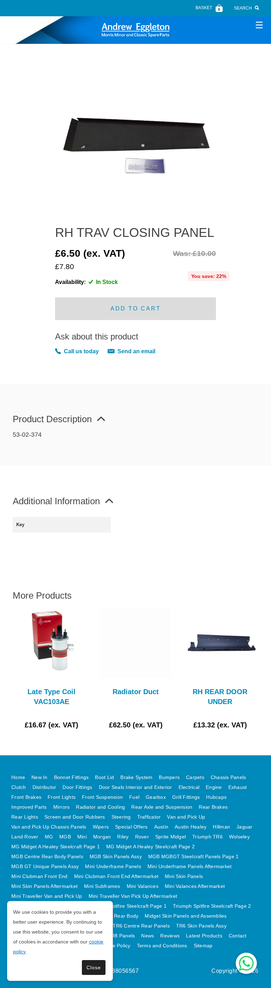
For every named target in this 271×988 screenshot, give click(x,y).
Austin (161, 827)
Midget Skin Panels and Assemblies (186, 916)
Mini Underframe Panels (113, 866)
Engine (214, 787)
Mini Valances (142, 886)
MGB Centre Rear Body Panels (47, 856)
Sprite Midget (170, 836)
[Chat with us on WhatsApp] (246, 963)
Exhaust (237, 787)
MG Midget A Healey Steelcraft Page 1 (55, 846)
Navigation (259, 24)
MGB (65, 836)
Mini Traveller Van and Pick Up (46, 896)
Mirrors (61, 807)
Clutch (18, 787)
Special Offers (131, 827)
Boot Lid (104, 777)
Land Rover (24, 836)
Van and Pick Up (186, 817)
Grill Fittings (186, 797)
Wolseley (239, 836)
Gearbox (156, 797)
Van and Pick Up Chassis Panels (48, 827)
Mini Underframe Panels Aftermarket (189, 866)
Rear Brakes (213, 807)
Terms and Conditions (162, 945)
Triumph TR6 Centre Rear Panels (131, 926)
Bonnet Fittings (71, 777)
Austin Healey (190, 827)
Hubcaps (216, 797)
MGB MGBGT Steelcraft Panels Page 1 (193, 856)
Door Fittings (77, 787)
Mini (82, 836)
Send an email (136, 351)
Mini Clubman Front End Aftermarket (116, 876)
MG (49, 836)
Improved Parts (29, 807)
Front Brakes (26, 797)
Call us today (81, 351)
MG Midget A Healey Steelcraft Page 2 (150, 846)
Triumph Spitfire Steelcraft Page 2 (212, 906)
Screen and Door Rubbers (74, 817)
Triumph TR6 (207, 836)
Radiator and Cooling (100, 807)
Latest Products (204, 935)
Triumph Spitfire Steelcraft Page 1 (127, 906)
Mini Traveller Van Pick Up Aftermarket (133, 896)
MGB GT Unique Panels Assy (45, 866)
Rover (142, 836)
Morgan (102, 836)
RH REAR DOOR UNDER (220, 696)
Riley (122, 836)
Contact (238, 935)
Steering (121, 817)
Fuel (134, 797)
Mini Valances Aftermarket (195, 886)
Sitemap (203, 945)
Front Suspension (102, 797)
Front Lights (62, 797)
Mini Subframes (102, 886)
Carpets (195, 777)
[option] (51, 669)
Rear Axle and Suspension (161, 807)
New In (39, 777)
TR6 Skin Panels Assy (201, 926)
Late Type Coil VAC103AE (52, 696)
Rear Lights (24, 817)
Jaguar (244, 827)
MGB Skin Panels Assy (116, 856)
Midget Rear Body (117, 916)
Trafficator (149, 817)
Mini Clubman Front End (39, 876)
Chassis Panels (228, 777)
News (147, 935)
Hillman (221, 827)
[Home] (135, 30)
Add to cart (135, 309)
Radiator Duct (136, 692)
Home (18, 777)
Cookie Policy (114, 945)
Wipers (101, 827)
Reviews (170, 935)
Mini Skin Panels (184, 876)
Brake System (136, 777)
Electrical (189, 787)
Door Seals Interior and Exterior (135, 787)
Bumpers (169, 777)
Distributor (44, 787)
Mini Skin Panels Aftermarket (44, 886)
